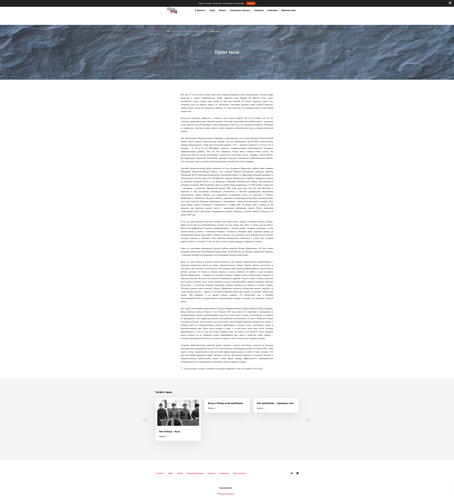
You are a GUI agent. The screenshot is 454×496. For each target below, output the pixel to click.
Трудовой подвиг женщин (123, 403)
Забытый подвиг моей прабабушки (323, 403)
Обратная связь (288, 10)
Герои (212, 10)
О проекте (200, 10)
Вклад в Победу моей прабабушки (225, 403)
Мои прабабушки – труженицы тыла (275, 403)
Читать (15, 443)
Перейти (251, 3)
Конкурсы (259, 10)
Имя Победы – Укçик (169, 431)
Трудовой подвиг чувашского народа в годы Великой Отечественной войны (32, 435)
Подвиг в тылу (68, 403)
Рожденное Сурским (239, 10)
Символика (272, 10)
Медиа (222, 10)
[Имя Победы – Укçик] (178, 413)
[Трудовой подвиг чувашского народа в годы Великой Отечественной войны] (31, 413)
